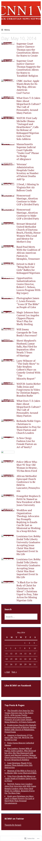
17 (35, 653)
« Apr (7, 671)
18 (6, 659)
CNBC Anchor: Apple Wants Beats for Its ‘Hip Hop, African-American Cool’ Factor (28, 86)
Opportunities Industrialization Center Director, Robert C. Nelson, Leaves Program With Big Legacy (28, 285)
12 (11, 653)
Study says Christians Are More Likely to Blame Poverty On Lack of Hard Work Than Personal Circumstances (19, 799)
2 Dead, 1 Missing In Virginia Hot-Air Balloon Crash (28, 187)
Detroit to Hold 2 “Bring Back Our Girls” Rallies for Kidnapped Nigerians (28, 268)
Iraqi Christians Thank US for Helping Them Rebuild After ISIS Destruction (18, 765)
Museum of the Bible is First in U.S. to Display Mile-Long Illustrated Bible (21, 771)
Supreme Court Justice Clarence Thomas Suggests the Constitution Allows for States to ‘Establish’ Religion (28, 68)
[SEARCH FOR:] (21, 617)
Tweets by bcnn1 (13, 824)
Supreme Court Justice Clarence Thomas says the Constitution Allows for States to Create (28, 49)
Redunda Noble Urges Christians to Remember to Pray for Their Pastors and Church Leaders (29, 427)
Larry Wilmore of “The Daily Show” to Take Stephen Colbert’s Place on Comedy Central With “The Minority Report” (28, 369)
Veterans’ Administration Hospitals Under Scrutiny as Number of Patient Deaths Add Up (27, 172)
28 (21, 664)
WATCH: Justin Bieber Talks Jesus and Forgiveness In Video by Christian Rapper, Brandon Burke (29, 389)
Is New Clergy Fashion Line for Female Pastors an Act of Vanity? (27, 442)
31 (35, 664)
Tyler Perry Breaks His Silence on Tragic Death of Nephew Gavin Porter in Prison (20, 778)
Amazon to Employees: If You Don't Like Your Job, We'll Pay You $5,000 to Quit (19, 737)
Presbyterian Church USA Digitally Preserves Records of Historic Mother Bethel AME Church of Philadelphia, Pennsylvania (20, 728)
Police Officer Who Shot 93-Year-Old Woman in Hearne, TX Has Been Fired (27, 466)
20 (16, 659)
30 (30, 664)
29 (25, 664)
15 (25, 653)
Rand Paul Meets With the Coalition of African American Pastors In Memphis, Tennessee (28, 252)
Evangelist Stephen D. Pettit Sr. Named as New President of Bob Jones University (29, 500)
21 (21, 659)
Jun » (14, 671)
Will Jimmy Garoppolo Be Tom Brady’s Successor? (27, 332)
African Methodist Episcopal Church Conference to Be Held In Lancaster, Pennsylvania (28, 483)
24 (35, 659)
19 (11, 659)
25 (6, 664)
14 (21, 653)
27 (16, 664)
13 (16, 653)
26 (11, 664)
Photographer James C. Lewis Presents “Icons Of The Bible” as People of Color (28, 302)
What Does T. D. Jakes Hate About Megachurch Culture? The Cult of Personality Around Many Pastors (29, 105)
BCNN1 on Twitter (14, 818)
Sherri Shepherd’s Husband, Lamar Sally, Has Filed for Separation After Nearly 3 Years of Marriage (27, 348)
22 (25, 659)
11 (6, 653)
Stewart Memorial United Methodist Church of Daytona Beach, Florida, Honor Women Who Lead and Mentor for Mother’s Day (28, 232)
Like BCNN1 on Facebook (18, 685)
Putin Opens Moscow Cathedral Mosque (19, 744)
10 (35, 648)
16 (30, 653)
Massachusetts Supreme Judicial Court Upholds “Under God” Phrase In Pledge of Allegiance (28, 152)
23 (30, 659)
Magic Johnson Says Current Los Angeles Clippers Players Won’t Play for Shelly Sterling (28, 318)
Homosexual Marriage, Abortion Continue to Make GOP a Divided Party (28, 200)
